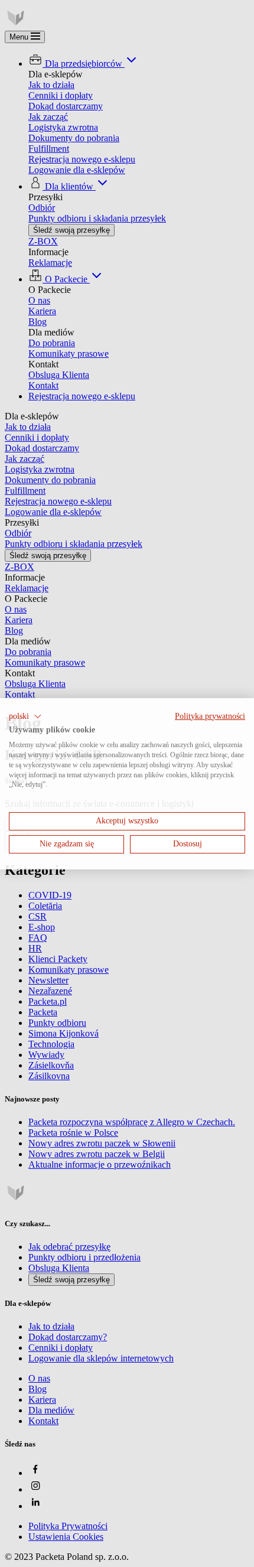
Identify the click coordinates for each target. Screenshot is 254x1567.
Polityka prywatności (210, 715)
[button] (25, 716)
